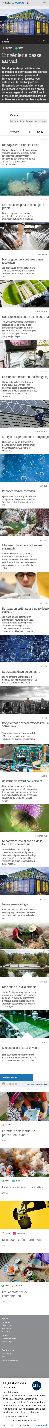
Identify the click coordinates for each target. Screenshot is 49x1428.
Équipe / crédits (7, 1325)
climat (22, 121)
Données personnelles (9, 1338)
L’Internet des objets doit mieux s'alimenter (22, 547)
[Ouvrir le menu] (44, 3)
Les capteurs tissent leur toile (20, 145)
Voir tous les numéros (10, 1361)
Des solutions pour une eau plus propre (23, 206)
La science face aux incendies (22, 1187)
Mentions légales (7, 1342)
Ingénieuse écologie (15, 904)
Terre (21, 48)
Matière (8, 48)
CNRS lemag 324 (8, 1354)
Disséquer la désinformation (21, 1239)
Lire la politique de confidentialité (15, 1416)
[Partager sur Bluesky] (38, 131)
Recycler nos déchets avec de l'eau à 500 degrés (25, 724)
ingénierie (14, 121)
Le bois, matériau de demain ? (21, 671)
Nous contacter (7, 1329)
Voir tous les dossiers (37, 1084)
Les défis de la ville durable (19, 987)
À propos (5, 1319)
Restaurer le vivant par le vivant (22, 781)
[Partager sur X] (30, 131)
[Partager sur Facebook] (34, 131)
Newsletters (6, 1322)
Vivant (7, 1181)
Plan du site (6, 1335)
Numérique (21, 1233)
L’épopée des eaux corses (18, 491)
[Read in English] (28, 3)
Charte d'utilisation (8, 1332)
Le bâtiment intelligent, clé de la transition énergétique (22, 842)
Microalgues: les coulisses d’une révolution (22, 261)
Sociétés (8, 1124)
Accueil (13, 3)
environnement (40, 121)
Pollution (29, 121)
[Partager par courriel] (42, 131)
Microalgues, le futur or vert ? (20, 1047)
